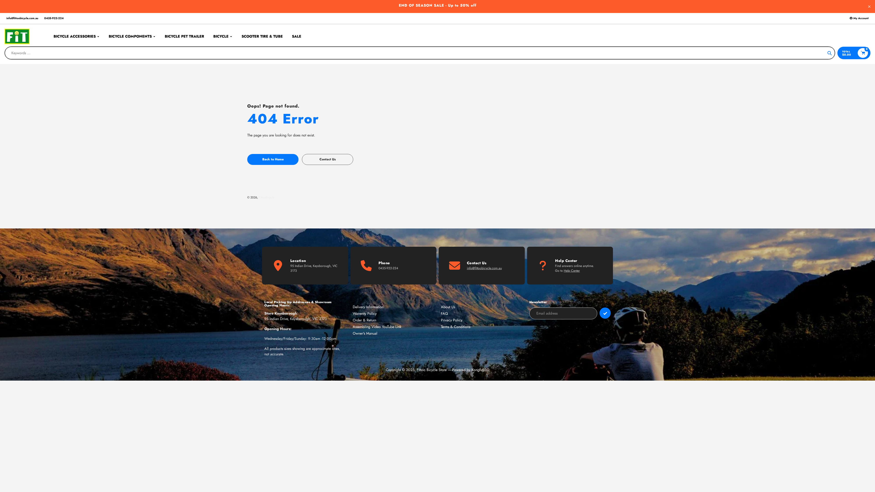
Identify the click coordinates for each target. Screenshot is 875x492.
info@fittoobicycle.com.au (22, 18)
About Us (448, 307)
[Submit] (605, 313)
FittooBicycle (266, 197)
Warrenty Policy (365, 313)
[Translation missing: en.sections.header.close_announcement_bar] (869, 6)
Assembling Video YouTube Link (377, 326)
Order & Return (364, 320)
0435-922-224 (54, 18)
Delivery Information (368, 307)
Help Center (572, 270)
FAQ (444, 313)
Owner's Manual (365, 333)
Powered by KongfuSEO (470, 369)
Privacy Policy (451, 320)
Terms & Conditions (455, 326)
